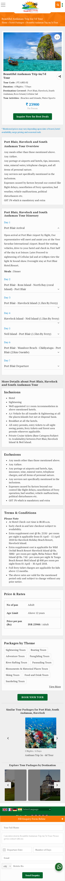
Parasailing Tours (41, 662)
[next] (57, 738)
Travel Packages (16, 22)
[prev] (8, 738)
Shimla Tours (38, 785)
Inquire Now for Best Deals (32, 116)
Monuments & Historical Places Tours (27, 668)
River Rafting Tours (16, 662)
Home (4, 22)
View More (55, 686)
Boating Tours (38, 649)
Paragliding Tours (39, 656)
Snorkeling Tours (15, 681)
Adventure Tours (15, 656)
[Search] (58, 5)
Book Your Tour (32, 697)
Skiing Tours (12, 675)
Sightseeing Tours (16, 649)
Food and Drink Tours (36, 675)
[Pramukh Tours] (30, 7)
